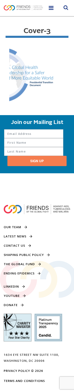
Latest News (15, 236)
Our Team (12, 227)
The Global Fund (19, 264)
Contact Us (14, 245)
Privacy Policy (17, 371)
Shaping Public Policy (24, 255)
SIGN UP (37, 160)
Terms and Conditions (24, 381)
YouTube (12, 296)
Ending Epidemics (19, 273)
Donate (11, 305)
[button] (66, 8)
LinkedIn (11, 286)
